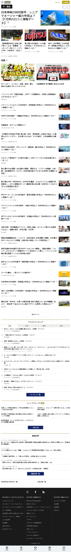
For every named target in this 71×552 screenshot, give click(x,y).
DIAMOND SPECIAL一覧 (9, 482)
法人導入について (7, 529)
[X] (27, 492)
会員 (61, 326)
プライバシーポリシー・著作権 (11, 516)
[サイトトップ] (7, 2)
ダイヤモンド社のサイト (34, 497)
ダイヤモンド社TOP (59, 501)
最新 (9, 326)
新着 (7, 550)
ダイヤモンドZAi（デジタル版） (36, 510)
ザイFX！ (29, 519)
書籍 (63, 550)
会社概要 (56, 504)
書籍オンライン (31, 513)
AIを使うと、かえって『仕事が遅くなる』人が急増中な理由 (53, 409)
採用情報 (56, 507)
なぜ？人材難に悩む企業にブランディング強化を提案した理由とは (53, 415)
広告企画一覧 (41, 482)
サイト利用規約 (6, 510)
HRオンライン (30, 529)
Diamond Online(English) (33, 501)
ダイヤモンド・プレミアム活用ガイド (12, 507)
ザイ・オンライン (32, 516)
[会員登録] (66, 2)
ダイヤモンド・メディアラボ (35, 538)
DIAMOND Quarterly (32, 526)
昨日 (27, 326)
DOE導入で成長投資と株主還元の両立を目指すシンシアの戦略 (17, 415)
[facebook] (35, 492)
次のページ (35, 314)
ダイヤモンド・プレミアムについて (12, 504)
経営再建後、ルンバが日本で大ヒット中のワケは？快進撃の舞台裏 (17, 421)
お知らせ (56, 510)
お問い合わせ (6, 526)
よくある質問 (6, 519)
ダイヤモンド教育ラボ (33, 535)
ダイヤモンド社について (61, 497)
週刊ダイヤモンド (32, 504)
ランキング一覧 (35, 395)
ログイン (57, 2)
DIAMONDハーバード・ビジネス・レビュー (39, 507)
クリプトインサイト (32, 532)
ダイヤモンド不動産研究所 (34, 523)
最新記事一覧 (35, 474)
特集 (3, 60)
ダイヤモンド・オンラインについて (13, 497)
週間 (44, 326)
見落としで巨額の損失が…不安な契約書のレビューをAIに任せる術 (17, 409)
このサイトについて (7, 501)
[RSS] (43, 492)
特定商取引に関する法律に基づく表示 (12, 513)
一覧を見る (35, 427)
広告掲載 (4, 523)
